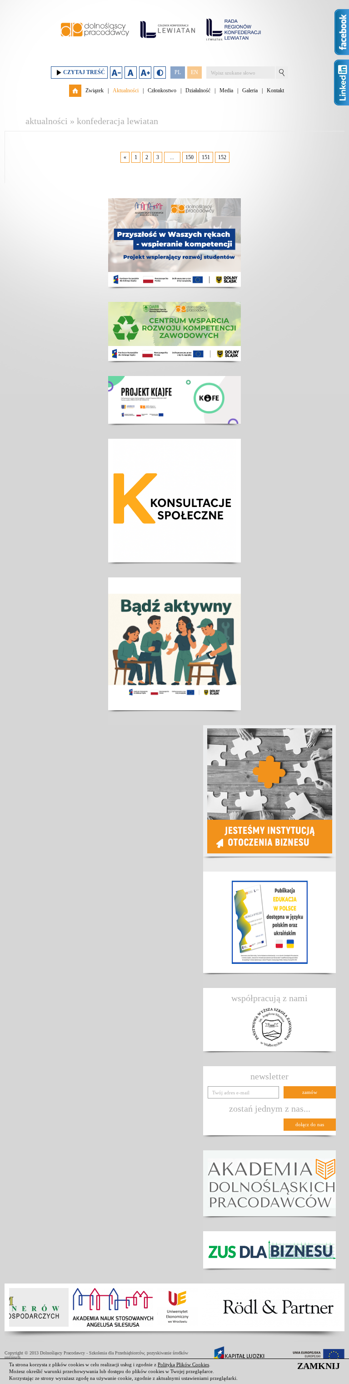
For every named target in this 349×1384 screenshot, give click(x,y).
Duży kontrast (160, 72)
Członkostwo (162, 90)
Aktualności (126, 90)
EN (194, 72)
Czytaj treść (84, 72)
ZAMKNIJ (318, 1366)
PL (177, 72)
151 (206, 157)
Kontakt (275, 90)
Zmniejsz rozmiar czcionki (116, 72)
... (172, 157)
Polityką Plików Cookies (183, 1364)
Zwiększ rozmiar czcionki (145, 72)
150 (189, 157)
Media (226, 90)
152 (222, 157)
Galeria (250, 90)
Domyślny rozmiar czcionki (131, 72)
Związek (94, 90)
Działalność (197, 90)
